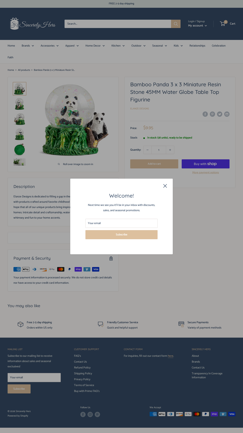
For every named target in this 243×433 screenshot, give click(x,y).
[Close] (165, 185)
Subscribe (121, 234)
